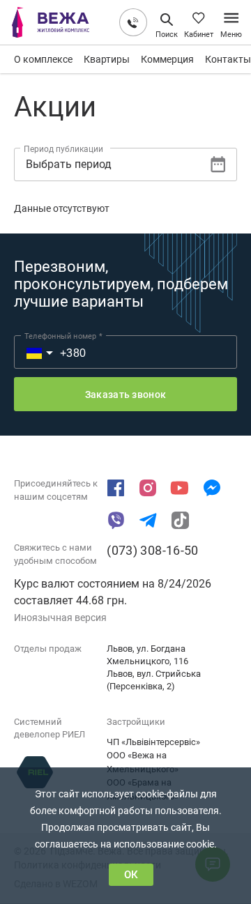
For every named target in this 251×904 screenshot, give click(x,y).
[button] (32, 352)
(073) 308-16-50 (152, 550)
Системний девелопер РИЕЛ (49, 728)
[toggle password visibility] (218, 164)
